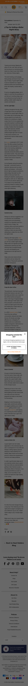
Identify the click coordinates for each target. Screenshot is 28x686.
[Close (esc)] (25, 334)
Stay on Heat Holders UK (14, 351)
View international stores (14, 347)
